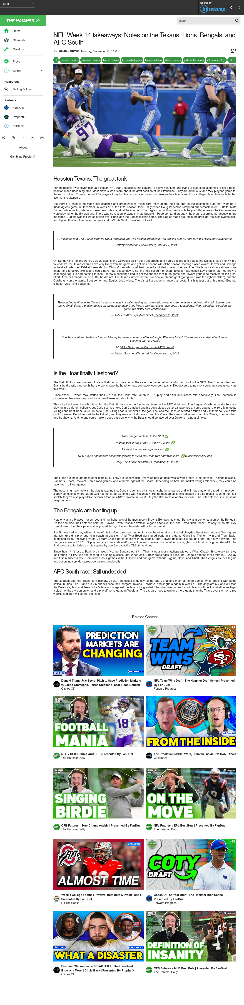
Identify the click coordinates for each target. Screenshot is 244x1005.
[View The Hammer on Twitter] (4, 138)
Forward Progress (165, 688)
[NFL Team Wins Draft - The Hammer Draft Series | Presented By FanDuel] (191, 650)
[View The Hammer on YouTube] (32, 138)
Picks (16, 62)
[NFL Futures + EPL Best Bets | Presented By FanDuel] (191, 793)
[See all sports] (42, 70)
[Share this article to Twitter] (233, 51)
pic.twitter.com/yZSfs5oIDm (149, 309)
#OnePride (205, 456)
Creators (18, 49)
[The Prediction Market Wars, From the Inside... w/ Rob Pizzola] (191, 721)
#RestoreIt (191, 456)
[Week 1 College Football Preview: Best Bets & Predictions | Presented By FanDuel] (98, 864)
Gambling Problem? (23, 156)
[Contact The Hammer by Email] (42, 138)
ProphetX (19, 117)
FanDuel (18, 108)
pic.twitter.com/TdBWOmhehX (155, 347)
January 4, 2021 (167, 245)
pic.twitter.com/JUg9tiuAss (215, 239)
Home (17, 31)
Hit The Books (70, 903)
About (23, 147)
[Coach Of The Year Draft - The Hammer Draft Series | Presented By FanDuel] (191, 864)
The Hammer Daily (73, 758)
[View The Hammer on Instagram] (13, 138)
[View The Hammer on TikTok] (23, 138)
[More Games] (239, 7)
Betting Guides (22, 89)
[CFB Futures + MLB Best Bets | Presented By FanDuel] (191, 936)
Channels (19, 40)
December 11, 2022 (165, 315)
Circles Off (68, 688)
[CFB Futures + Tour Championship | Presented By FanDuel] (98, 793)
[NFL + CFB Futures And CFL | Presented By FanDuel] (98, 721)
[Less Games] (231, 7)
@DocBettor (127, 347)
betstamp (18, 126)
